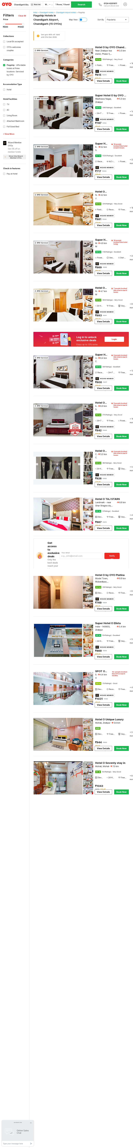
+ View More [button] (8, 134)
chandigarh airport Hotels (66, 12)
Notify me (112, 557)
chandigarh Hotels (46, 12)
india (35, 12)
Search (81, 4)
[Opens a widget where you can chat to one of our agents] (18, 1133)
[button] (22, 16)
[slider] (4, 24)
